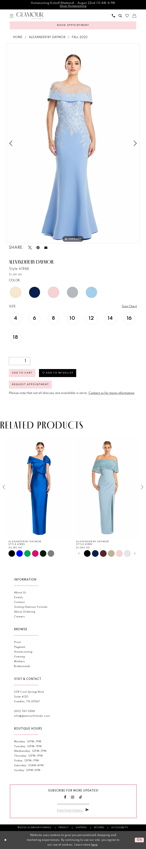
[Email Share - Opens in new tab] (46, 248)
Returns (99, 828)
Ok (139, 840)
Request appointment (30, 384)
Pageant (19, 647)
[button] (11, 15)
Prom (17, 642)
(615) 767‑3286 (24, 711)
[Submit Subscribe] (87, 810)
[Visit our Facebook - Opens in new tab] (65, 797)
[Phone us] (113, 15)
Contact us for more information (111, 393)
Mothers (19, 661)
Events (18, 597)
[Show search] (120, 15)
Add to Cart (22, 373)
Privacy (64, 828)
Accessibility (119, 828)
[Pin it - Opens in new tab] (38, 248)
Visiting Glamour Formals (30, 607)
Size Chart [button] (129, 306)
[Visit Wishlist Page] (127, 15)
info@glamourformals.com (32, 716)
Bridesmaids (22, 666)
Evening (19, 656)
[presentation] (39, 487)
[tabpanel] (73, 143)
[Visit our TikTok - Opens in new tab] (80, 797)
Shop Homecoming (73, 6)
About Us (20, 592)
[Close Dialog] (5, 840)
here (94, 844)
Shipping (81, 828)
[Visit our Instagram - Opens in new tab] (72, 797)
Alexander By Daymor (47, 37)
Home (17, 37)
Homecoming (23, 652)
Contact (19, 602)
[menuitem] (11, 15)
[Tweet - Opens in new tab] (30, 247)
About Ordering (24, 612)
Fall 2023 (80, 37)
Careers (19, 616)
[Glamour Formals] (30, 15)
